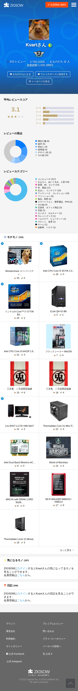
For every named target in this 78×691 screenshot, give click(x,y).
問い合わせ (48, 631)
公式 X (48, 654)
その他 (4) (42, 205)
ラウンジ (10, 623)
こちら (21, 575)
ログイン (22, 568)
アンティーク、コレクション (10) (53, 193)
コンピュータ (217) (47, 179)
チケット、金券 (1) (47, 222)
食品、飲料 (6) (44, 199)
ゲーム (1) (42, 224)
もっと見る (66, 550)
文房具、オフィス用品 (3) (50, 207)
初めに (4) (42, 147)
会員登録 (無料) (58, 4)
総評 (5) (41, 144)
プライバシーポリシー (54, 638)
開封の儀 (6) (43, 141)
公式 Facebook (16, 654)
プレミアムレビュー (53, 623)
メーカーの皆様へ (52, 646)
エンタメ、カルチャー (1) (50, 213)
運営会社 (10, 631)
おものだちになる (21, 74)
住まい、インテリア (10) (49, 190)
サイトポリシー (14, 646)
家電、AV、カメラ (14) (48, 185)
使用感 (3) (42, 149)
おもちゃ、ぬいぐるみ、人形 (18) (53, 182)
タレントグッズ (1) (47, 216)
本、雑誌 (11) (44, 187)
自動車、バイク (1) (47, 227)
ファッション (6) (46, 196)
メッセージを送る (40, 81)
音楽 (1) (41, 210)
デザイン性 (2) (44, 152)
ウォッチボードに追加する (54, 74)
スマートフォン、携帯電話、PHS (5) (55, 202)
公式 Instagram (14, 661)
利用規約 (10, 638)
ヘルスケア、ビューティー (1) (52, 219)
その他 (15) (43, 155)
